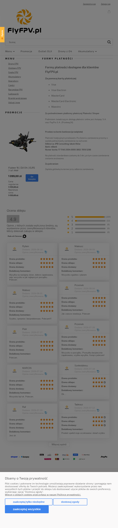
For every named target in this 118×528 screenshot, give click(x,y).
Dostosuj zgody (70, 502)
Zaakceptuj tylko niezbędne (29, 502)
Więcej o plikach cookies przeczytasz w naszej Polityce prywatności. (43, 494)
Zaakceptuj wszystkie (27, 509)
